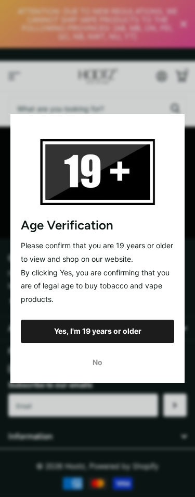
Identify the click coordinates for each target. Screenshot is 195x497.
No (97, 362)
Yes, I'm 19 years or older (97, 330)
